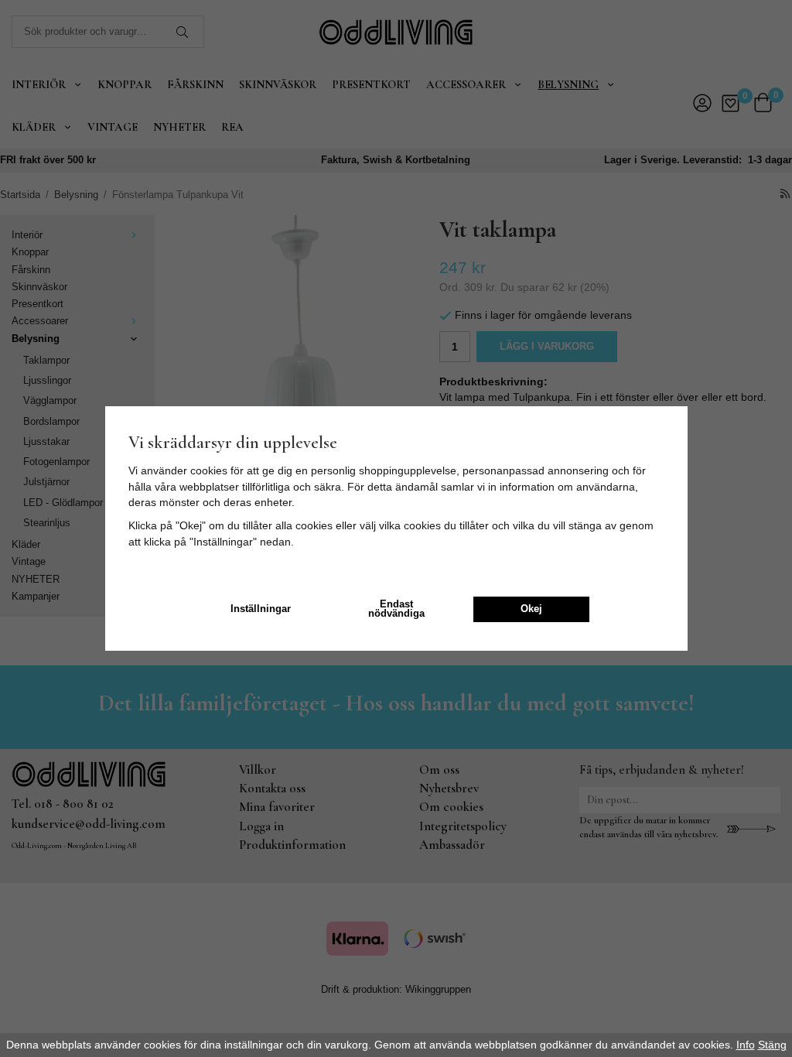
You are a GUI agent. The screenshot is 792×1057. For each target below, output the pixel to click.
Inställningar (260, 609)
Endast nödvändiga (396, 609)
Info (745, 1044)
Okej (531, 609)
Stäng (772, 1044)
